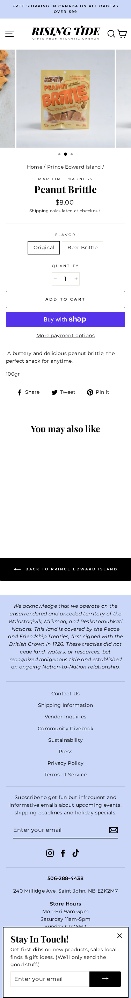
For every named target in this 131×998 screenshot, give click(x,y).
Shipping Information (65, 705)
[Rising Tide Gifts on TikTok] (76, 853)
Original (44, 247)
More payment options (65, 335)
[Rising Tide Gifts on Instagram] (50, 853)
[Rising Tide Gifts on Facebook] (63, 853)
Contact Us (65, 693)
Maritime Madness (65, 179)
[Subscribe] (113, 830)
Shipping (39, 210)
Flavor (65, 234)
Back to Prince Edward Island (70, 569)
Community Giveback (65, 728)
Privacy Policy (66, 763)
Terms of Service (65, 774)
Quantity (65, 266)
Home (34, 167)
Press (66, 751)
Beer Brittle (82, 247)
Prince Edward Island (74, 167)
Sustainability (65, 740)
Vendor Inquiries (65, 716)
